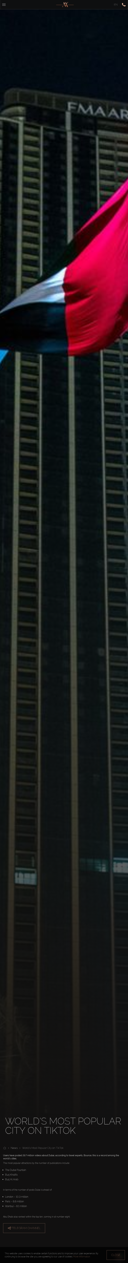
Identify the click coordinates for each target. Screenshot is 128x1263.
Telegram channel (26, 1228)
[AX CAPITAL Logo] (65, 4)
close (115, 1255)
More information (81, 1256)
